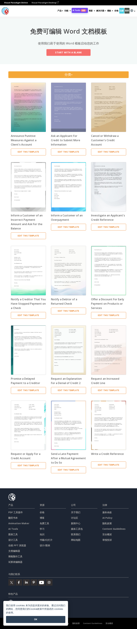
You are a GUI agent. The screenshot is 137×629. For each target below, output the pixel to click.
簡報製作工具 (15, 556)
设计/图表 (45, 545)
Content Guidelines (113, 528)
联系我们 (75, 534)
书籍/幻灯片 (46, 539)
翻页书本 (13, 517)
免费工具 (44, 523)
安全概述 (107, 534)
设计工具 (13, 539)
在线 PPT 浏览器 (17, 545)
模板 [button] (109, 10)
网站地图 (75, 539)
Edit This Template (28, 151)
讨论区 (74, 517)
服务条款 (107, 512)
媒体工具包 (77, 528)
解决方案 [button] (100, 10)
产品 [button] (59, 10)
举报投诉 (107, 539)
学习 (42, 528)
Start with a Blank (68, 52)
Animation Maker (18, 523)
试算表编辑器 (15, 561)
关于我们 (75, 512)
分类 (67, 75)
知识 (42, 534)
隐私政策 (107, 523)
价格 (116, 10)
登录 (127, 10)
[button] (67, 11)
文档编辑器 (14, 550)
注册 (122, 10)
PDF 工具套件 (15, 512)
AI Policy (107, 517)
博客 (42, 517)
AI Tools (79, 10)
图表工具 (13, 534)
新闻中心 (75, 523)
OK (35, 619)
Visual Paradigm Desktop (44, 2)
